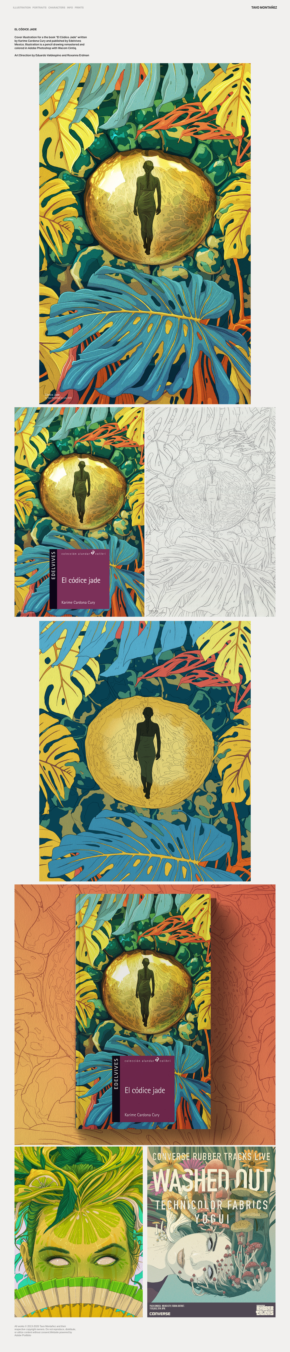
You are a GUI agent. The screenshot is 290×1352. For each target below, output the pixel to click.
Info (70, 7)
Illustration (22, 7)
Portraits (39, 7)
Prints (79, 7)
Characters (56, 7)
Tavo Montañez (264, 8)
